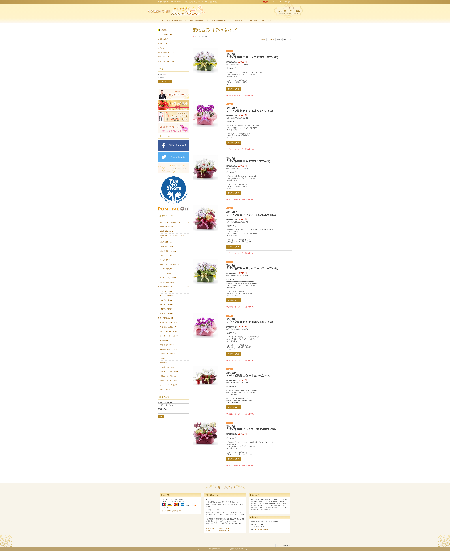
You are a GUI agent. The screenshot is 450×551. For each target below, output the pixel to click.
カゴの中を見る (287, 2)
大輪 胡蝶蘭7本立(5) (166, 246)
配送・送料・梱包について (166, 61)
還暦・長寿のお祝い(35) (167, 345)
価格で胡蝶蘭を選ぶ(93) (165, 287)
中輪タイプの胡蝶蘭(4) (167, 255)
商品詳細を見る (233, 89)
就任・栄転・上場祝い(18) (168, 327)
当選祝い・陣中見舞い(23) (168, 376)
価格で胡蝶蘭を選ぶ (198, 20)
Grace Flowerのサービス (166, 34)
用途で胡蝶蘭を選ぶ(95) (165, 318)
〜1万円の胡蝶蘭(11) (166, 291)
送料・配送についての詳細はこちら (217, 528)
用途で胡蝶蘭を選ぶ (220, 20)
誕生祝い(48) (164, 340)
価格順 (263, 39)
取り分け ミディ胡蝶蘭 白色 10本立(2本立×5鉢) (248, 374)
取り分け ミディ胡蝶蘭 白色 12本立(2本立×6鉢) (248, 160)
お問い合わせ (267, 20)
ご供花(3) (163, 358)
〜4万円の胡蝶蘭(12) (166, 304)
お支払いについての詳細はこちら (172, 511)
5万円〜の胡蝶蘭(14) (166, 313)
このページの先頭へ (283, 545)
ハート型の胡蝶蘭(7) (166, 273)
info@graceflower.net (261, 529)
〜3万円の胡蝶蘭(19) (166, 300)
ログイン (275, 2)
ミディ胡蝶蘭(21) (165, 260)
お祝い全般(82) (165, 389)
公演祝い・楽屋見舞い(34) (168, 354)
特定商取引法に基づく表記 (166, 52)
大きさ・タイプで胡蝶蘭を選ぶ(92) (169, 222)
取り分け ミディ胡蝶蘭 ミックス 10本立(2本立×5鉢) (251, 428)
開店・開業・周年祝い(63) (168, 322)
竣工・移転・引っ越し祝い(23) (169, 336)
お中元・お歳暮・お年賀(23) (169, 380)
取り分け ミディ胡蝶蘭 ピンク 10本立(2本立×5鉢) (249, 320)
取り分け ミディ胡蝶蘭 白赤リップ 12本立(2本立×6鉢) (252, 56)
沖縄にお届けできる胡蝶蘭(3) (169, 264)
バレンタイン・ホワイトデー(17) (170, 371)
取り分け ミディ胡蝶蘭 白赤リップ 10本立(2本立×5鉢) (252, 267)
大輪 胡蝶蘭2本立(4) (166, 231)
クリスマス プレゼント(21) (168, 385)
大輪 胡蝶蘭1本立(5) (166, 227)
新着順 (272, 39)
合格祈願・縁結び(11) (167, 367)
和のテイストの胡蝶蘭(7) (168, 282)
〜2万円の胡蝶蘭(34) (166, 296)
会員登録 (265, 2)
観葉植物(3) (163, 362)
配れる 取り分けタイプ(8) (168, 278)
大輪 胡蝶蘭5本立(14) (167, 242)
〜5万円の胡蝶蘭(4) (166, 309)
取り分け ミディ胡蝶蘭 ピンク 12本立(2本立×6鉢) (249, 109)
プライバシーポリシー (165, 57)
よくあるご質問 (251, 20)
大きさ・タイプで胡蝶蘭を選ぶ (172, 20)
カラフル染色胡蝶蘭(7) (167, 269)
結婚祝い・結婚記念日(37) (168, 349)
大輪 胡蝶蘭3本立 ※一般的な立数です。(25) (173, 236)
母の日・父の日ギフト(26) (168, 331)
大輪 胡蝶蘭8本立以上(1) (168, 251)
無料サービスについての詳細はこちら (218, 530)
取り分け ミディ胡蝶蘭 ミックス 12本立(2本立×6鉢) (251, 213)
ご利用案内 (238, 20)
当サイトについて (163, 43)
